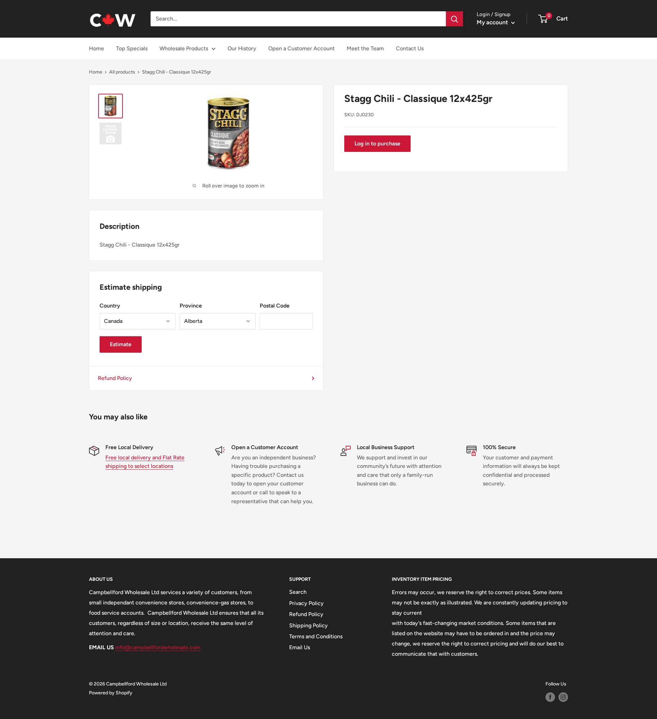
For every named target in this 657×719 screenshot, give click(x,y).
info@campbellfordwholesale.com (158, 647)
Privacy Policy (306, 603)
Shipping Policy (308, 625)
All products (122, 72)
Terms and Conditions (316, 636)
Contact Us (410, 48)
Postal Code (274, 305)
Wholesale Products (183, 48)
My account (493, 22)
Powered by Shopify (110, 693)
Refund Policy (115, 378)
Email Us (299, 647)
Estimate (120, 344)
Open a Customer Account (301, 48)
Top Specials (131, 48)
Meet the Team (365, 48)
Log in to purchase (377, 143)
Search (298, 592)
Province (191, 305)
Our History (242, 48)
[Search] (454, 18)
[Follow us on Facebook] (550, 697)
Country (110, 305)
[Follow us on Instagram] (563, 697)
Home (96, 48)
